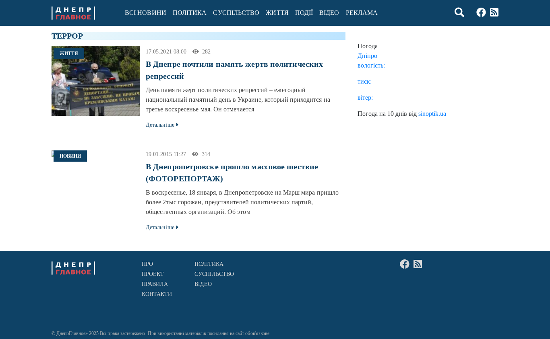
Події (304, 12)
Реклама (362, 12)
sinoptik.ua (432, 113)
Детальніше (160, 125)
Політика (190, 12)
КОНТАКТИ (157, 294)
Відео (329, 12)
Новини (70, 156)
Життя (277, 12)
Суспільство (236, 12)
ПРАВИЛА (155, 284)
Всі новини (145, 12)
